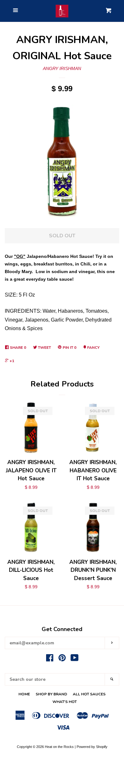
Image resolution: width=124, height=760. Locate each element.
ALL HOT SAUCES (89, 694)
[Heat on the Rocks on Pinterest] (62, 659)
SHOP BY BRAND (51, 694)
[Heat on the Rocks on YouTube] (75, 659)
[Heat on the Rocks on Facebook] (50, 659)
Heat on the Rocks (59, 747)
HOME (24, 694)
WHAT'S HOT (64, 701)
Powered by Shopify (92, 747)
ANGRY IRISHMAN (62, 68)
